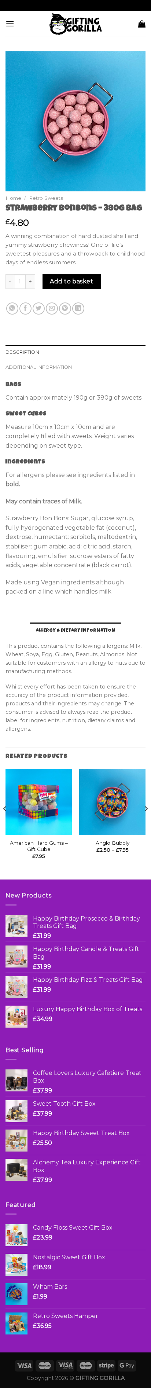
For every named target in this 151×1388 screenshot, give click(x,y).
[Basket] (142, 24)
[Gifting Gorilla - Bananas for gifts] (76, 24)
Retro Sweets (46, 198)
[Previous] (5, 823)
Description (22, 352)
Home (13, 198)
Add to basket (71, 281)
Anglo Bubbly (112, 843)
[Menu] (9, 24)
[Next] (146, 823)
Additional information (38, 367)
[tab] (75, 352)
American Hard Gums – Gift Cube (39, 846)
